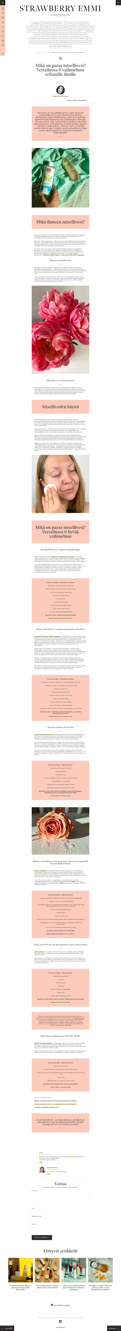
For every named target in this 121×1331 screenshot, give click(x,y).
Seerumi (33, 42)
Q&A (89, 38)
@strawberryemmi (68, 1124)
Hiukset (85, 23)
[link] (60, 8)
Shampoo (41, 42)
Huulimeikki (64, 27)
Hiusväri (45, 27)
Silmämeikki (51, 42)
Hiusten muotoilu (33, 27)
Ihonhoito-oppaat (87, 27)
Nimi (33, 1208)
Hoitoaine (54, 27)
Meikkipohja (65, 38)
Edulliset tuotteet (73, 23)
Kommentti (35, 1190)
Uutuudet (53, 46)
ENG (3, 53)
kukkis (41, 1152)
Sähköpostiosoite (37, 1216)
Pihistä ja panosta (79, 38)
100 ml (66, 934)
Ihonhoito (75, 27)
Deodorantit (59, 23)
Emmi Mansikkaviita (52, 1167)
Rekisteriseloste (60, 1327)
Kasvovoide (58, 34)
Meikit (56, 38)
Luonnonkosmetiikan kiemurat (41, 38)
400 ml (72, 934)
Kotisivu (34, 1224)
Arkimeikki (36, 23)
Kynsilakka (83, 34)
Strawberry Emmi (47, 52)
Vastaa (41, 1162)
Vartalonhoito (65, 46)
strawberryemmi (62, 1305)
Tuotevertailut (85, 42)
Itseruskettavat (47, 30)
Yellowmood (39, 52)
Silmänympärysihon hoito (67, 42)
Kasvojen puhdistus (62, 30)
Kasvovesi (48, 34)
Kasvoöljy (38, 34)
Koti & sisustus (70, 34)
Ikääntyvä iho (33, 30)
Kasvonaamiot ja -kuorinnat (82, 30)
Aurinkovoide (47, 23)
